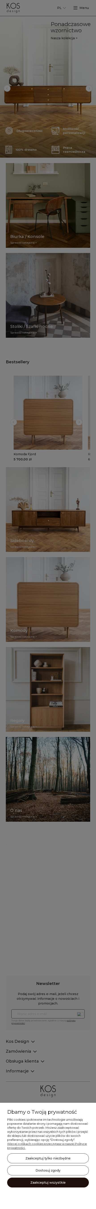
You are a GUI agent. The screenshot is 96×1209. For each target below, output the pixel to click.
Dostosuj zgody (48, 1170)
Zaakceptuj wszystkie (48, 1183)
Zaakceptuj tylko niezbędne (48, 1158)
